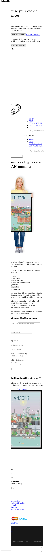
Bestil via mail (22, 389)
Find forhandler (11, 505)
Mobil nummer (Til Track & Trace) (14, 354)
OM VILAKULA (35, 125)
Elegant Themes (17, 541)
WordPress (37, 541)
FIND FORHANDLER (35, 122)
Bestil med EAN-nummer (15, 509)
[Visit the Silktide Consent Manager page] (12, 49)
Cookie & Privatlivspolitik (15, 503)
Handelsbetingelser (13, 501)
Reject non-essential (18, 35)
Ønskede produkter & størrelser (12, 360)
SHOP (31, 119)
